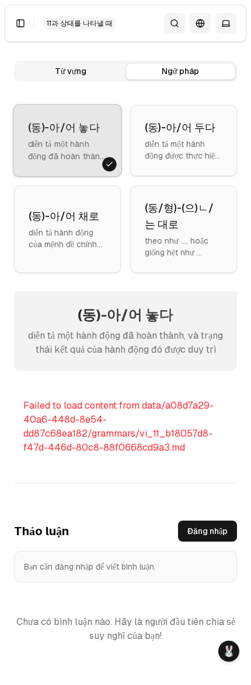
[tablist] (125, 71)
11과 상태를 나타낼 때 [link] (80, 23)
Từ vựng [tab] (70, 71)
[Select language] (200, 23)
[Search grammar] (174, 23)
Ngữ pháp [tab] (180, 71)
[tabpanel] (125, 303)
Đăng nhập (207, 531)
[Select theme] (225, 23)
